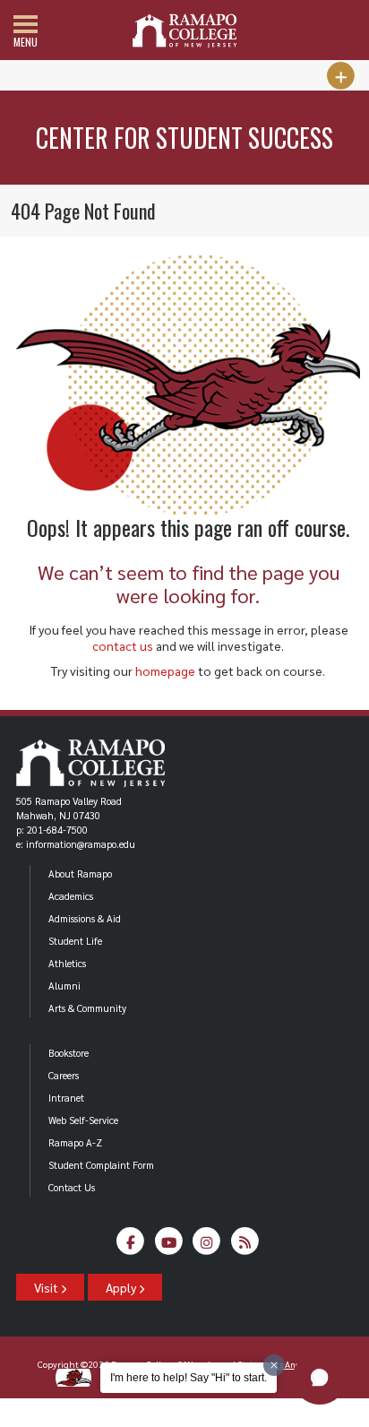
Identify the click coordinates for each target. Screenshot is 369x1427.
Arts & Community (87, 1008)
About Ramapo (80, 873)
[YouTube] (168, 1246)
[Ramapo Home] (184, 30)
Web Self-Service (83, 1120)
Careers (63, 1075)
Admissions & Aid (84, 918)
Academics (70, 896)
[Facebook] (130, 1246)
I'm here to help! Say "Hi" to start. (188, 1377)
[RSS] (244, 1246)
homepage (165, 670)
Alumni (64, 985)
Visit (47, 1287)
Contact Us (71, 1187)
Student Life (75, 940)
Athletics (67, 963)
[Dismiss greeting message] (274, 1365)
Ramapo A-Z (75, 1142)
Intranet (66, 1097)
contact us (122, 645)
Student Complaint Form (101, 1165)
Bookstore (68, 1052)
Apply (122, 1287)
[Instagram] (206, 1246)
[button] (320, 1378)
